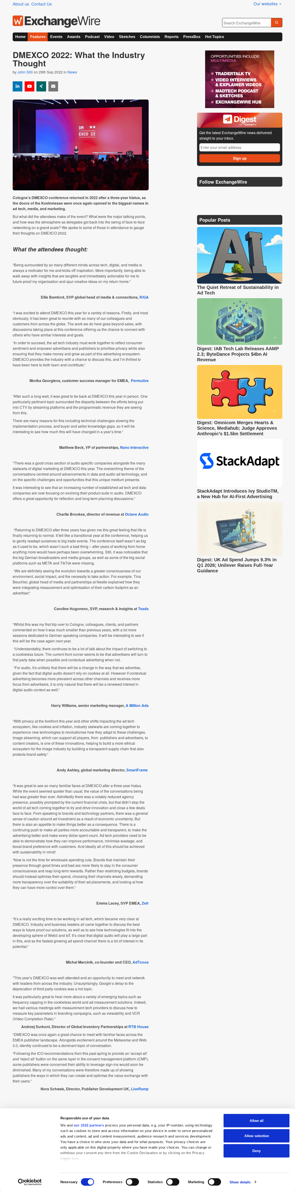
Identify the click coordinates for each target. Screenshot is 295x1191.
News (72, 72)
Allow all (256, 1121)
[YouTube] (29, 86)
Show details (240, 1182)
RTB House (138, 1026)
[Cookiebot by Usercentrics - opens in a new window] (30, 1182)
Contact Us (41, 4)
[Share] (17, 86)
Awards (73, 37)
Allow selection (256, 1136)
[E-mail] (53, 86)
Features (38, 37)
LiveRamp (140, 1088)
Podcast (92, 37)
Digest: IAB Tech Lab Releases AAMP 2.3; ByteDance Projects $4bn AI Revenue (238, 354)
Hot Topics (214, 37)
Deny (256, 1151)
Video (109, 37)
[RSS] (245, 193)
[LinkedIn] (234, 193)
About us (21, 4)
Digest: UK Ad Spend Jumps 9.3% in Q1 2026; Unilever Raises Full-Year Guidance (237, 565)
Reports (172, 37)
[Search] (276, 22)
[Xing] (41, 86)
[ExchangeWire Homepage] (56, 21)
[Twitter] (212, 193)
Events (56, 37)
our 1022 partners (89, 1125)
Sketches (127, 37)
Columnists (150, 37)
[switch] (132, 1181)
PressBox (192, 37)
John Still (25, 72)
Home (20, 37)
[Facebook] (223, 193)
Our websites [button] (266, 3)
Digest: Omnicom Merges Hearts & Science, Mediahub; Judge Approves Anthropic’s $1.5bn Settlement (237, 428)
